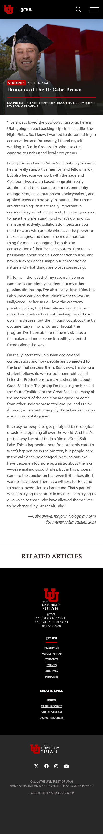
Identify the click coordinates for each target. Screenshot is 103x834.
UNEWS (51, 700)
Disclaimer (71, 786)
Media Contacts (62, 793)
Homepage (51, 648)
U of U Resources (51, 717)
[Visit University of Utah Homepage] (8, 10)
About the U (39, 793)
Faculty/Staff (52, 653)
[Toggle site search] (78, 9)
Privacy (87, 786)
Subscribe (51, 676)
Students (16, 83)
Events (52, 665)
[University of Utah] (51, 749)
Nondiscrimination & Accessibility (35, 786)
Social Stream (51, 712)
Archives (51, 671)
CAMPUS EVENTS (51, 706)
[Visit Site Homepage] (51, 609)
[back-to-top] (97, 824)
